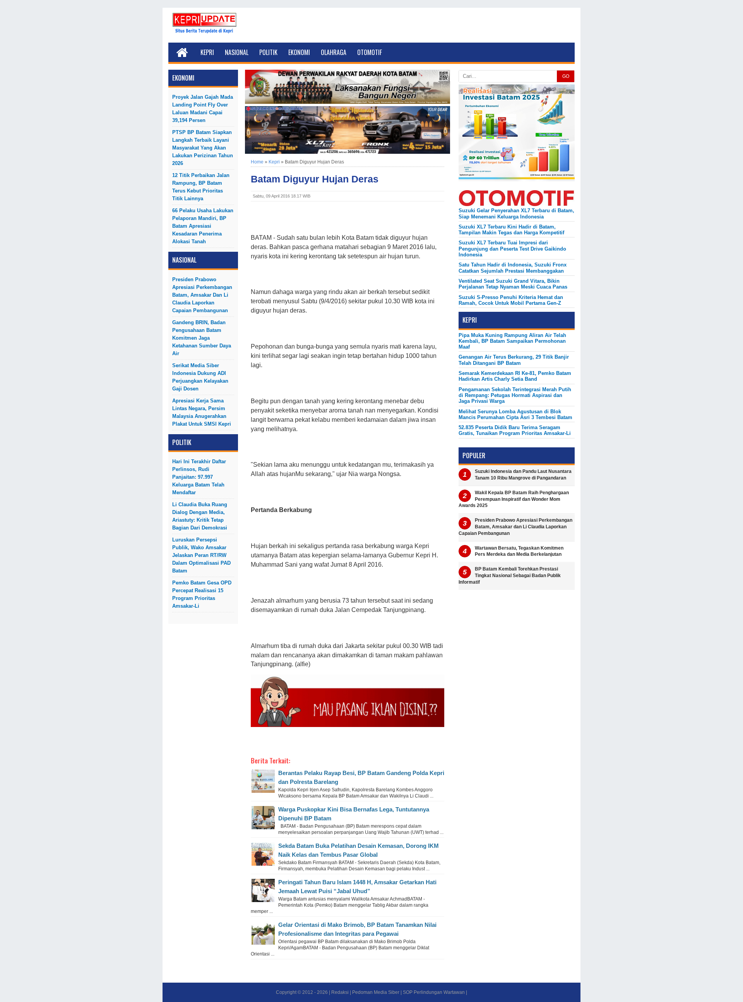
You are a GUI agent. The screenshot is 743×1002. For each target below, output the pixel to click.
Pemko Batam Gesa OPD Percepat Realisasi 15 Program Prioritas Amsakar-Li (201, 594)
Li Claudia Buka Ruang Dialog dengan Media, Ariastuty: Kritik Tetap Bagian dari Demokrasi (199, 516)
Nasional (236, 52)
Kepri (207, 52)
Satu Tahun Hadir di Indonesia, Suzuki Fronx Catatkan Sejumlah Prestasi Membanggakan (513, 267)
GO (565, 76)
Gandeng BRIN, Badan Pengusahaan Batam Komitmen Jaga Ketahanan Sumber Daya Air (201, 338)
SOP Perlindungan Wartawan (434, 992)
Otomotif (369, 52)
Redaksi (340, 992)
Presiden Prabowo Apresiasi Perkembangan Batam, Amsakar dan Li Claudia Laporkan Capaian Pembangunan (202, 295)
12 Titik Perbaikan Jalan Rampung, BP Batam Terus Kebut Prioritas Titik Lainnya (200, 186)
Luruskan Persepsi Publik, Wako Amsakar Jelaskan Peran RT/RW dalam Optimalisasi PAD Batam (201, 555)
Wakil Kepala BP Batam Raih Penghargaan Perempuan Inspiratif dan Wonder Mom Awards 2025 (514, 499)
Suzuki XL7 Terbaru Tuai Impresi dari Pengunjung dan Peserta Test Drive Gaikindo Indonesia (512, 249)
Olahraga (333, 52)
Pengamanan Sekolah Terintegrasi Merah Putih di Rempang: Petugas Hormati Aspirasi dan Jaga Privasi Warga (515, 395)
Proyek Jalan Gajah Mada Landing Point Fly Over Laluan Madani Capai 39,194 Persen (202, 108)
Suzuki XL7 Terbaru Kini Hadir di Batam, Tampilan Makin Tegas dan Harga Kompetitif (511, 229)
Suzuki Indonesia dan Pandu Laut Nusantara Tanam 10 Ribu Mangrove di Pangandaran (523, 475)
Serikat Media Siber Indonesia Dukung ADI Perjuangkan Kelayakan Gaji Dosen (200, 377)
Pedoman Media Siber (375, 992)
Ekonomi (299, 52)
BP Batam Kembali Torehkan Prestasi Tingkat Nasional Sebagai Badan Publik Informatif (510, 575)
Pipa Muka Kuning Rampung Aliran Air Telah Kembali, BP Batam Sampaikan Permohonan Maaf (512, 341)
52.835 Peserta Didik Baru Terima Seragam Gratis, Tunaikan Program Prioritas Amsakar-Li (515, 430)
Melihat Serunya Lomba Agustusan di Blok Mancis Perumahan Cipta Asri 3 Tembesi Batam (515, 414)
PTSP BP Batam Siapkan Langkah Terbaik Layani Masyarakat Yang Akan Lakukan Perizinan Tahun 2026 (202, 147)
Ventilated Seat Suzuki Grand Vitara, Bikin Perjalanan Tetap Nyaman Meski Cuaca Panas (513, 284)
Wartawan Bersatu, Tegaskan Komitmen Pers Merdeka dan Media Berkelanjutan (519, 551)
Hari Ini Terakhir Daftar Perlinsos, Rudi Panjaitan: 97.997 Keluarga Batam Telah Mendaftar (199, 477)
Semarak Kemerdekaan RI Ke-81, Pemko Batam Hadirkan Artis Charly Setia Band (515, 376)
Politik (268, 52)
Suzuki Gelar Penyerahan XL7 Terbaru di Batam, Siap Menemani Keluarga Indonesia (516, 213)
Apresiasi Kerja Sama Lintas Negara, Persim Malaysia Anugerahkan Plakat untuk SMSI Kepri (201, 412)
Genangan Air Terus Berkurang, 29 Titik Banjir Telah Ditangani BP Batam (514, 360)
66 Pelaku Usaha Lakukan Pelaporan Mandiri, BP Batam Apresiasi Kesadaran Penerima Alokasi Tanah (202, 226)
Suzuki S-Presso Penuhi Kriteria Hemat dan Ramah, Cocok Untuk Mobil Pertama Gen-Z (511, 300)
